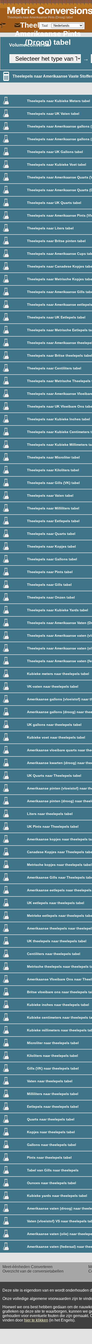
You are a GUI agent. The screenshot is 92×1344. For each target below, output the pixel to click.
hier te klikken (36, 1320)
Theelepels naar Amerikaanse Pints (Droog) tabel (40, 17)
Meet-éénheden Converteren (27, 1267)
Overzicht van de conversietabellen (33, 1271)
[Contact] (17, 26)
